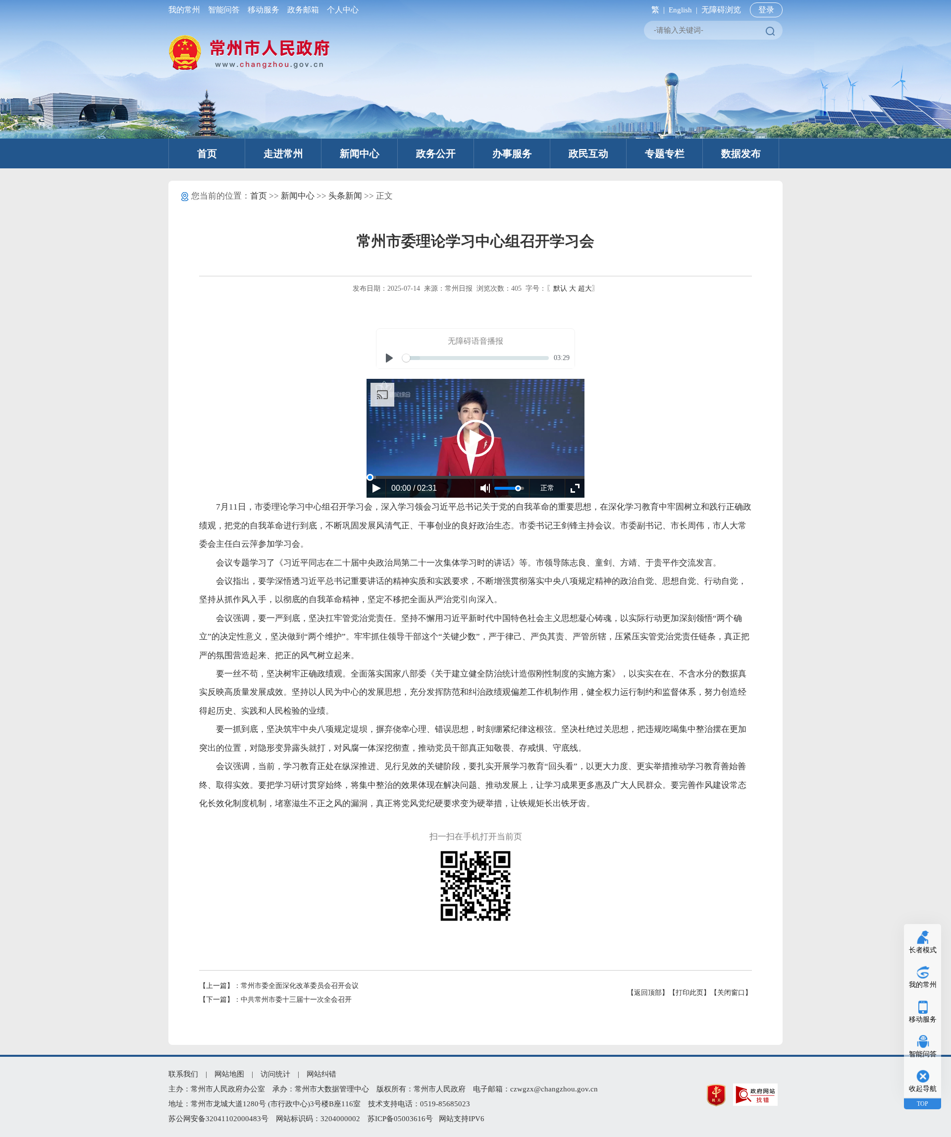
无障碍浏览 (721, 9)
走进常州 (283, 153)
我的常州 (186, 9)
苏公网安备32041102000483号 (218, 1119)
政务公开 (436, 153)
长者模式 (923, 950)
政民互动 (588, 153)
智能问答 (224, 9)
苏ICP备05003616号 (400, 1119)
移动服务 (263, 9)
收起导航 (923, 1088)
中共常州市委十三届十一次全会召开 (296, 999)
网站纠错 (321, 1074)
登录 (766, 9)
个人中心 (341, 9)
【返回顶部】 (648, 992)
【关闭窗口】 (731, 992)
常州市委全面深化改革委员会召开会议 (300, 985)
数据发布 (741, 153)
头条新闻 (345, 196)
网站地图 (229, 1074)
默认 (560, 288)
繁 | (656, 9)
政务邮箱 (303, 9)
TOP (922, 1103)
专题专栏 (665, 153)
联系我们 (183, 1074)
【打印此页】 (689, 992)
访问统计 (275, 1074)
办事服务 (512, 153)
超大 (585, 288)
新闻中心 (359, 153)
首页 (207, 153)
